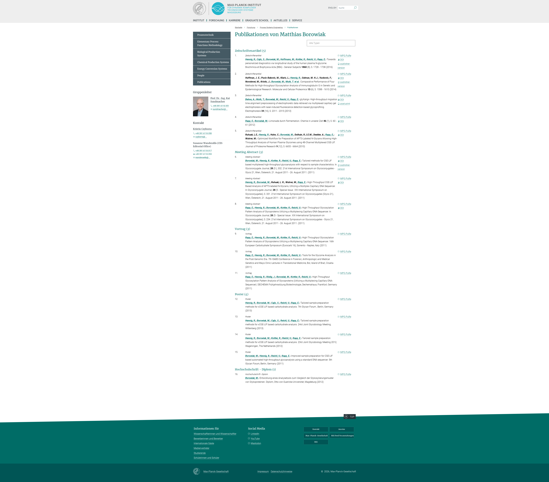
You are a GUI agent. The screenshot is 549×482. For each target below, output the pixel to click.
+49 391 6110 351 (221, 106)
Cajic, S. (261, 59)
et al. (297, 81)
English (332, 8)
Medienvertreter (201, 448)
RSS (316, 442)
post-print (345, 103)
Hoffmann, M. (288, 59)
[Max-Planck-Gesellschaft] (198, 471)
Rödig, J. (270, 277)
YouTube (255, 438)
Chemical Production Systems (213, 62)
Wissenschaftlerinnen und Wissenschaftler (215, 433)
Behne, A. (250, 99)
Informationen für (206, 428)
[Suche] (355, 8)
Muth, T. (290, 81)
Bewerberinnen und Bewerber (208, 438)
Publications (203, 82)
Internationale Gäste (204, 443)
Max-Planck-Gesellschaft (317, 436)
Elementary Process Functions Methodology (209, 43)
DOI (342, 59)
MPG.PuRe (345, 55)
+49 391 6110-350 (203, 133)
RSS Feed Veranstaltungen (342, 436)
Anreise (341, 429)
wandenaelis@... (202, 157)
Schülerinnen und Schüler (206, 457)
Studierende (200, 453)
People (200, 75)
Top (352, 416)
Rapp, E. (321, 59)
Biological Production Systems (208, 54)
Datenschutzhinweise (281, 471)
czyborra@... (201, 137)
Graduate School (257, 20)
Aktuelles (280, 20)
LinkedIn (255, 433)
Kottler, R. (301, 59)
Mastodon (256, 443)
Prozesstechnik (205, 35)
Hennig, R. (250, 59)
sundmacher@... (220, 109)
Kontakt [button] (198, 123)
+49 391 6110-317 (203, 150)
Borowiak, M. (272, 59)
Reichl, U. (311, 59)
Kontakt (316, 429)
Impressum (263, 471)
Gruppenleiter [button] (202, 92)
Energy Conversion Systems (212, 68)
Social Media (256, 428)
